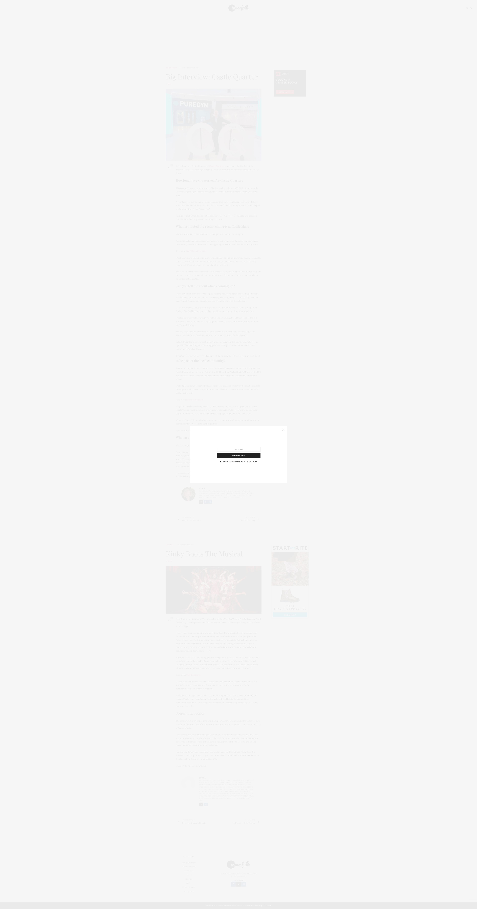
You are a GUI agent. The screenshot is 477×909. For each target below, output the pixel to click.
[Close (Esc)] (283, 429)
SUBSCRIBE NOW (238, 455)
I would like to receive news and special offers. (240, 461)
